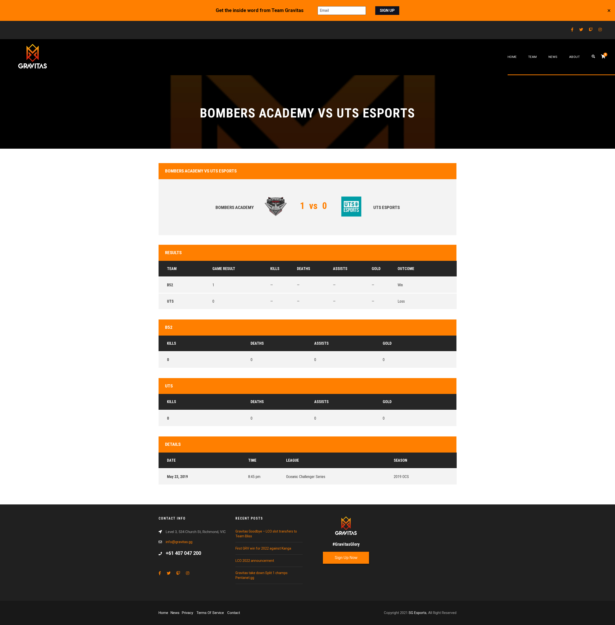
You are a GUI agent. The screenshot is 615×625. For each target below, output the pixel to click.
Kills (171, 343)
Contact (233, 613)
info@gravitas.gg (179, 542)
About (574, 57)
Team (532, 57)
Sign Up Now (346, 558)
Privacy (188, 613)
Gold (387, 343)
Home (512, 57)
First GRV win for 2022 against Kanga (263, 548)
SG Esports (417, 613)
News (553, 57)
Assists (321, 343)
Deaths (257, 343)
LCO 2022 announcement (254, 561)
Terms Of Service (211, 613)
